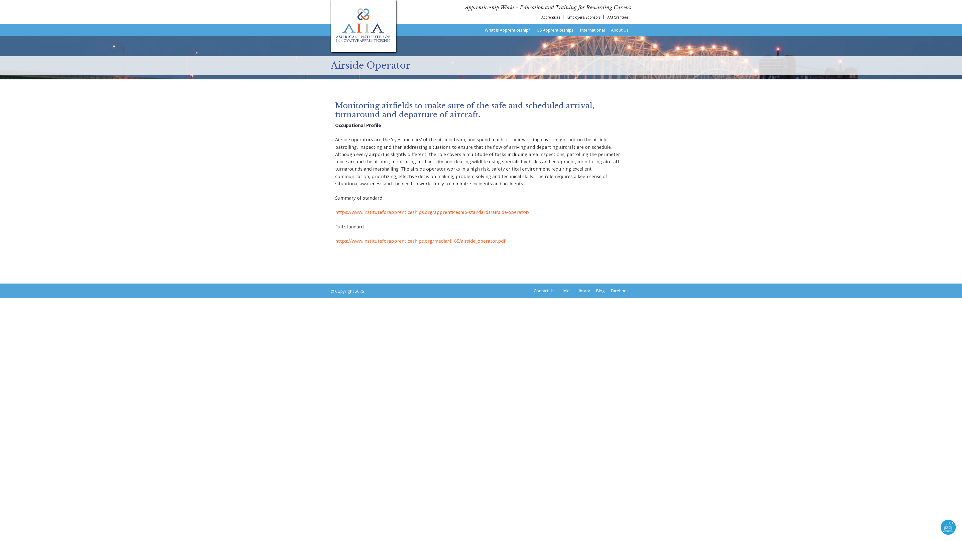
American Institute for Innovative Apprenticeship (363, 25)
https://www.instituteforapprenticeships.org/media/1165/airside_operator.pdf (420, 241)
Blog (600, 291)
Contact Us (544, 291)
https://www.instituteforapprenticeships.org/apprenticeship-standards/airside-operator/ (432, 212)
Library (583, 291)
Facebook (620, 291)
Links (565, 291)
